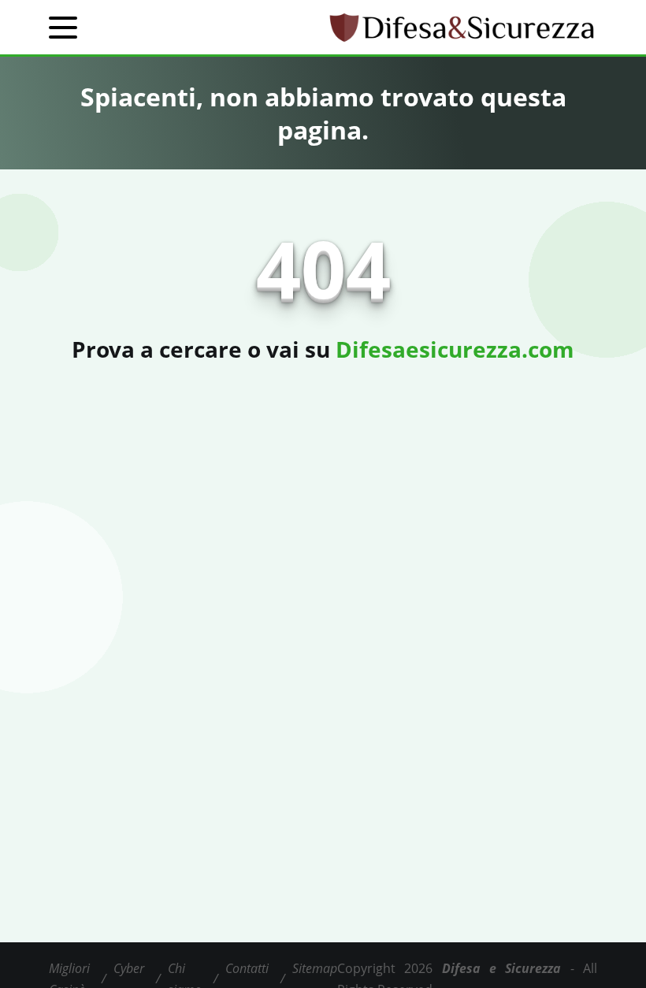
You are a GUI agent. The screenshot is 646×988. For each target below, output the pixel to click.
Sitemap (314, 968)
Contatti (247, 968)
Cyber (128, 968)
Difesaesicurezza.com (455, 349)
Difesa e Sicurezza (502, 968)
